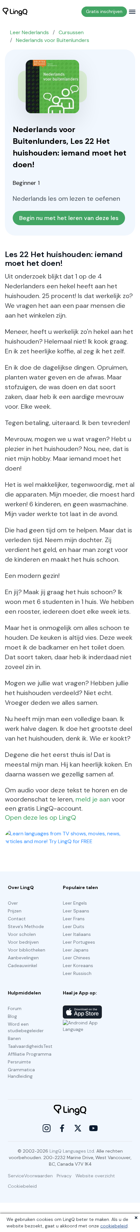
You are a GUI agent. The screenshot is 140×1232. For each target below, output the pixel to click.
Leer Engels (75, 903)
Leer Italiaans (77, 934)
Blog (12, 1016)
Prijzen (14, 911)
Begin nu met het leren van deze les (69, 218)
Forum (14, 1008)
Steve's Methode (26, 926)
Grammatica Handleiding (21, 1073)
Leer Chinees (76, 958)
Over (13, 903)
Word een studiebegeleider (26, 1027)
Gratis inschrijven (104, 11)
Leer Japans (76, 950)
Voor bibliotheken (26, 950)
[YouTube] (93, 1128)
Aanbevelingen (23, 958)
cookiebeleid (114, 1226)
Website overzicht (95, 1176)
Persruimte (19, 1062)
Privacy (64, 1176)
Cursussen (71, 32)
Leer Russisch (77, 973)
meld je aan (93, 799)
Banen (14, 1038)
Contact (17, 919)
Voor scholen (22, 934)
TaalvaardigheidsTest (30, 1046)
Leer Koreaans (78, 965)
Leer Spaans (76, 911)
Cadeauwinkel (22, 965)
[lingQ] (15, 12)
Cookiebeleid (22, 1186)
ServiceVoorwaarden (30, 1176)
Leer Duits (73, 926)
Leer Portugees (79, 942)
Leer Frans (74, 919)
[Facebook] (62, 1128)
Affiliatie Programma (29, 1054)
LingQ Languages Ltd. (72, 1151)
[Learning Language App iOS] (82, 1012)
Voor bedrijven (23, 942)
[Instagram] (46, 1128)
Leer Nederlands (29, 32)
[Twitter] (78, 1128)
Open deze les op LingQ (40, 817)
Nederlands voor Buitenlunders (52, 40)
